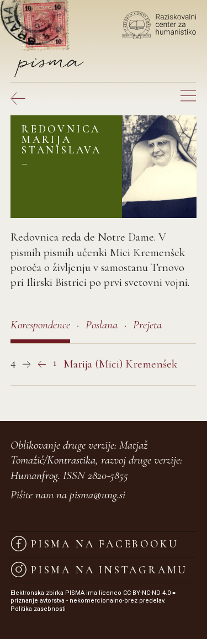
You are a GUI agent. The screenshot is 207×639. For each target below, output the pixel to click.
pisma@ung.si (97, 495)
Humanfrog (34, 475)
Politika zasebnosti (38, 609)
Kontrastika (71, 460)
